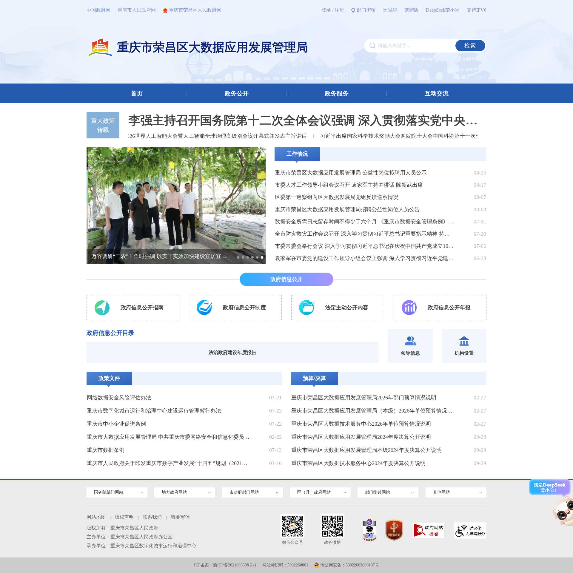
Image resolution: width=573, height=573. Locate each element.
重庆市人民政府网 (137, 10)
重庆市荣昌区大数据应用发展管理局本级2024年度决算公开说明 (366, 450)
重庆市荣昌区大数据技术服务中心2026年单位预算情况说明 (361, 424)
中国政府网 (98, 10)
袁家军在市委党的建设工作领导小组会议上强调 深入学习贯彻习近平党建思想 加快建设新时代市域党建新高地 (365, 258)
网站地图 (96, 517)
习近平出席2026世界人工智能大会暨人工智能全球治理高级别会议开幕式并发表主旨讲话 (190, 136)
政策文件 (109, 378)
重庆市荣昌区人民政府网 (195, 10)
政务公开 (237, 93)
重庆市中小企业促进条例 (116, 424)
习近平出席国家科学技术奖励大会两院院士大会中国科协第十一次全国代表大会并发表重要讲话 (420, 136)
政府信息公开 (286, 279)
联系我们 (152, 517)
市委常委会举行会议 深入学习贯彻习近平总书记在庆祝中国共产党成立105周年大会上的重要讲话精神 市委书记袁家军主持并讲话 (365, 246)
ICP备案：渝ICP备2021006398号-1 (225, 565)
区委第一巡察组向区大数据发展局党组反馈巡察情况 (336, 197)
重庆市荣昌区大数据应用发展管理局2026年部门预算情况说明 (363, 398)
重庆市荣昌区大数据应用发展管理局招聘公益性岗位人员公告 (347, 209)
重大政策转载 (103, 125)
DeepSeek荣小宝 (443, 10)
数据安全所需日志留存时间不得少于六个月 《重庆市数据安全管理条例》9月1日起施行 (365, 222)
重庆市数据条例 (105, 450)
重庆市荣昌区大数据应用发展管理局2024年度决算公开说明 (361, 437)
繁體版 (411, 10)
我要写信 (180, 517)
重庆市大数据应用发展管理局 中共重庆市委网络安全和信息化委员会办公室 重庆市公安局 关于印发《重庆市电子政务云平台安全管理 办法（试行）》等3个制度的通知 (169, 437)
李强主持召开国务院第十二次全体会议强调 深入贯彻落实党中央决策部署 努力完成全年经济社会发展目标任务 (303, 120)
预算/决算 (314, 378)
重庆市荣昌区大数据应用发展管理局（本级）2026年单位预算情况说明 (374, 411)
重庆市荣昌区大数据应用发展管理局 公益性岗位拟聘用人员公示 (351, 173)
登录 (326, 10)
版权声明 (124, 517)
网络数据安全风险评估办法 (119, 398)
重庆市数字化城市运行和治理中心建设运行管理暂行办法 (154, 411)
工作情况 (297, 154)
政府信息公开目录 (110, 333)
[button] (238, 257)
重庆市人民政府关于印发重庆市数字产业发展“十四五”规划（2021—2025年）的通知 (169, 463)
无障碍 (390, 10)
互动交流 (437, 93)
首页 (137, 93)
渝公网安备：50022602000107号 (350, 565)
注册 (339, 10)
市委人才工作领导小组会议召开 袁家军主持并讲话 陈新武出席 (349, 185)
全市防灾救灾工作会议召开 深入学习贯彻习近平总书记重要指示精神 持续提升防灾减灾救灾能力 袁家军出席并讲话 (365, 234)
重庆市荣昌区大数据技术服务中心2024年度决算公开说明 (358, 463)
